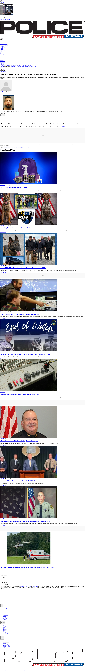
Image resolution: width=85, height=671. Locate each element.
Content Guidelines (22, 66)
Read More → (3, 191)
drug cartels (17, 147)
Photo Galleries (27, 65)
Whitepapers (13, 65)
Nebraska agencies (6, 147)
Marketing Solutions (30, 66)
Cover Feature (5, 1)
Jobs (31, 65)
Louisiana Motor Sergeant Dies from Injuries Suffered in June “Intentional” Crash (25, 354)
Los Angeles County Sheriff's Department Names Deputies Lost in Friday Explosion (25, 521)
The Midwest (12, 147)
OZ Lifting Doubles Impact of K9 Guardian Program (16, 227)
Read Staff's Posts (3, 92)
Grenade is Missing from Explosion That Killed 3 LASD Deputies (19, 481)
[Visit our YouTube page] (4, 577)
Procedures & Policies (4, 52)
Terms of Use (8, 669)
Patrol (1, 48)
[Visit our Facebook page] (1, 577)
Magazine (9, 65)
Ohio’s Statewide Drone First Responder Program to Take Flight (19, 314)
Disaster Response (3, 44)
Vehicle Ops (2, 61)
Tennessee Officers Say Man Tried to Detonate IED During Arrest (19, 394)
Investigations (2, 46)
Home (1, 71)
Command (2, 41)
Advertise (2, 66)
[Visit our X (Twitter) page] (2, 577)
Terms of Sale (13, 669)
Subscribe (2, 19)
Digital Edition (7, 19)
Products (23, 65)
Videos (13, 1)
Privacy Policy (3, 669)
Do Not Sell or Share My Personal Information (24, 669)
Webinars (16, 1)
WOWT (64, 126)
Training (2, 59)
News (9, 1)
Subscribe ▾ (3, 3)
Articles (11, 1)
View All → (2, 572)
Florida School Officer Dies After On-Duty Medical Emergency (19, 441)
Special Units (2, 54)
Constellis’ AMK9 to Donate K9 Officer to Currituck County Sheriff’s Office (23, 268)
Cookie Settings (7, 66)
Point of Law (2, 50)
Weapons (2, 63)
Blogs (6, 65)
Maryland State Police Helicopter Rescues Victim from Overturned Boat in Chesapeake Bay (27, 567)
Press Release (16, 66)
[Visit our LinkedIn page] (3, 577)
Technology (2, 56)
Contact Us (12, 66)
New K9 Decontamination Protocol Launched (13, 187)
